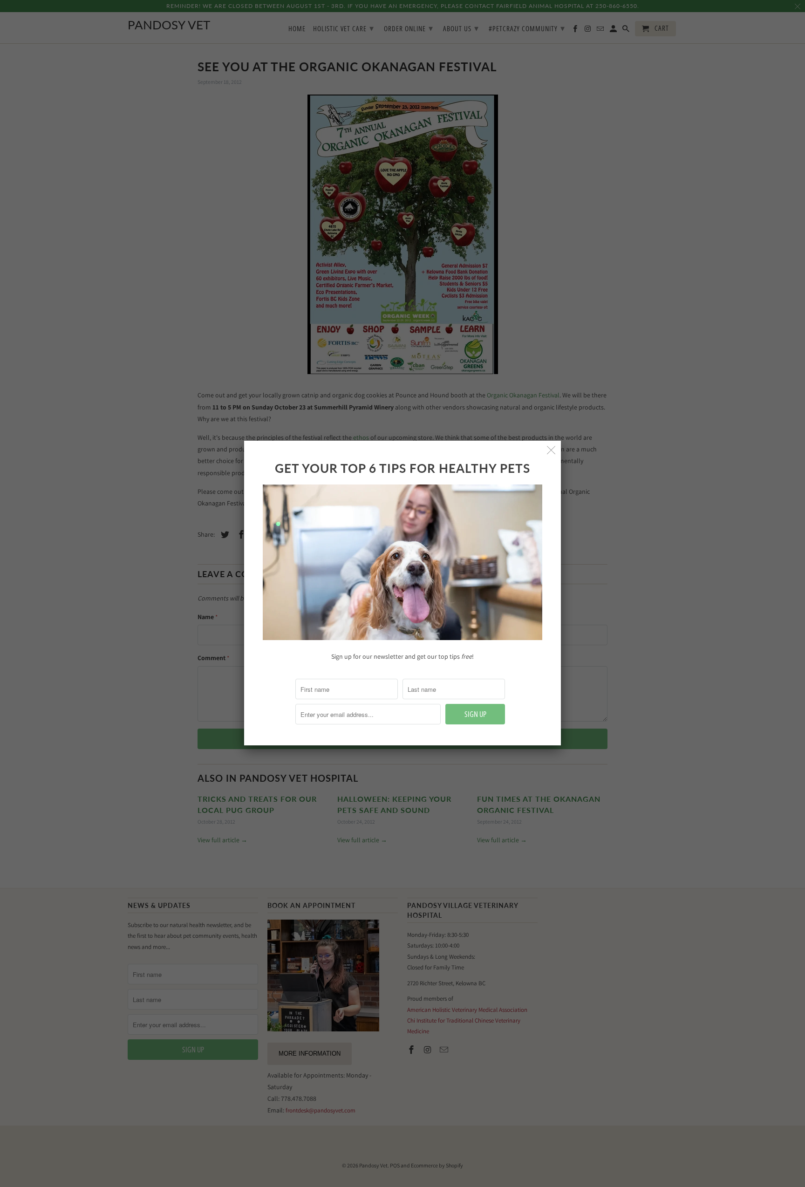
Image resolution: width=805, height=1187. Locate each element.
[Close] (551, 450)
